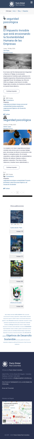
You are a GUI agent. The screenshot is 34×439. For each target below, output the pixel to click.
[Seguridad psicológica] (17, 137)
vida (23, 332)
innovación (26, 320)
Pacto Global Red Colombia (21, 435)
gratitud (22, 339)
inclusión (22, 326)
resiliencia (17, 344)
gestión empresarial (23, 328)
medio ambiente (18, 314)
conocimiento (22, 318)
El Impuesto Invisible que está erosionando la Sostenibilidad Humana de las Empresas (16, 37)
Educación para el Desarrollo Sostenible (21, 322)
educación (11, 320)
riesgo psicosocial (22, 104)
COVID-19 (14, 318)
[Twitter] (1, 12)
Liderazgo (11, 324)
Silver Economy (27, 342)
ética (6, 314)
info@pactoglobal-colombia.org (22, 378)
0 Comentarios (9, 100)
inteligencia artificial (12, 342)
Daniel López (7, 126)
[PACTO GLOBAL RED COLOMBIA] (17, 4)
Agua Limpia (25, 330)
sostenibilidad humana (9, 106)
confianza (6, 324)
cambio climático (14, 328)
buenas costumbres (14, 316)
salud (18, 318)
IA (24, 339)
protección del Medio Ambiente (15, 330)
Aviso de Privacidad (8, 388)
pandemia (6, 322)
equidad (10, 322)
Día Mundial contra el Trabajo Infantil (22, 324)
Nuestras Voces (8, 52)
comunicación (6, 316)
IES (18, 342)
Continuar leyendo (11, 91)
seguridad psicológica (9, 104)
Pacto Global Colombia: (15, 370)
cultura (30, 320)
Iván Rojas (6, 50)
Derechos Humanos (17, 332)
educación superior (7, 318)
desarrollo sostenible (18, 320)
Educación (21, 342)
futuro (29, 330)
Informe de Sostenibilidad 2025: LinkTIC (22, 278)
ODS (23, 314)
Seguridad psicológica (17, 120)
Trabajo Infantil (23, 316)
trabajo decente (10, 314)
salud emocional (15, 182)
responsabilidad (6, 328)
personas (18, 339)
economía (27, 314)
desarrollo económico (8, 332)
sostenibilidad (21, 180)
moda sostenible (16, 326)
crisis (7, 320)
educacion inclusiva (7, 326)
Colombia (28, 316)
